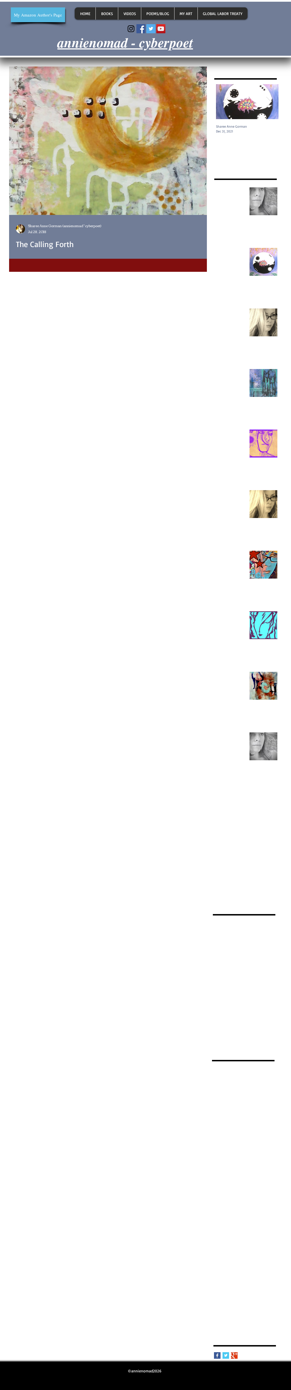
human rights (248, 1227)
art (259, 1178)
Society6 (245, 1128)
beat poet (221, 1186)
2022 (255, 1079)
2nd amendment (227, 1087)
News (264, 1104)
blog (236, 1186)
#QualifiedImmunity (230, 1079)
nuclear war (223, 1269)
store (240, 1310)
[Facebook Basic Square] (217, 1355)
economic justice (227, 1219)
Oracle (218, 1112)
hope (229, 1227)
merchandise (254, 1252)
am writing (260, 1153)
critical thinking (250, 1203)
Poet (231, 1112)
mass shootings (226, 1252)
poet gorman (248, 1285)
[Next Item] (269, 101)
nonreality (259, 1260)
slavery (233, 1302)
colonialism (243, 1194)
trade (252, 1310)
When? (241, 1153)
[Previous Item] (226, 101)
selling (218, 1302)
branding (251, 1186)
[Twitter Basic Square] (226, 1355)
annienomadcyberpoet (232, 1170)
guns (217, 1227)
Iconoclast (247, 1104)
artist (269, 1178)
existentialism (258, 1219)
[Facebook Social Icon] (141, 28)
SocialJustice (223, 1128)
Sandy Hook (223, 1120)
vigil (264, 1310)
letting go (260, 1236)
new (216, 1260)
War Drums (222, 1153)
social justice (254, 1302)
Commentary (224, 1104)
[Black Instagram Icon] (131, 28)
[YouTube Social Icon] (160, 28)
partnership (222, 1277)
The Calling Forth (227, 1137)
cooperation (223, 1203)
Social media (247, 1120)
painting (266, 1269)
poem (218, 1285)
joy (246, 1236)
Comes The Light (227, 1095)
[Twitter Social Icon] (150, 28)
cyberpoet (221, 1211)
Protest (259, 1112)
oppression (245, 1269)
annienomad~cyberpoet (233, 1178)
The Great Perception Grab (235, 1145)
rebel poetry (253, 1293)
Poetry (244, 1112)
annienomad (223, 1161)
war (216, 1318)
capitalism (221, 1194)
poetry (268, 1285)
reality (233, 1293)
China (249, 1087)
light (217, 1244)
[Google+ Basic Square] (234, 1355)
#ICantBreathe (238, 1071)
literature (232, 1244)
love (247, 1244)
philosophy (258, 1277)
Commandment (258, 1095)
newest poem (235, 1260)
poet (230, 1285)
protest (219, 1293)
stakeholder (223, 1310)
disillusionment (246, 1211)
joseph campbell (226, 1236)
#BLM (218, 1071)
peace (241, 1277)
